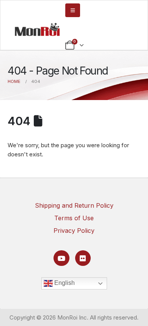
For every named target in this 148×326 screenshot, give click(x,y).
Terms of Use (74, 218)
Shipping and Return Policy (74, 205)
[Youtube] (61, 258)
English (64, 283)
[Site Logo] (37, 29)
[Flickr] (83, 258)
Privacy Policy (74, 230)
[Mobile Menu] (72, 10)
